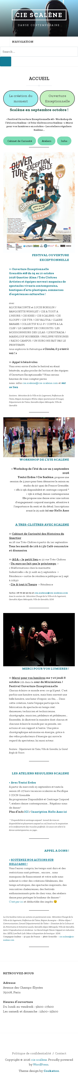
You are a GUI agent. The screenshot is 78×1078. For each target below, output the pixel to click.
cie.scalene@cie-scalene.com (40, 383)
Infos (64, 141)
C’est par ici (16, 901)
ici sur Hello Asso (57, 510)
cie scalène (39, 15)
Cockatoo (51, 1071)
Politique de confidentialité (31, 1053)
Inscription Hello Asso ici (49, 812)
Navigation (22, 42)
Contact (60, 1053)
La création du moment (20, 98)
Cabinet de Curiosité (19, 141)
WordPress (40, 1064)
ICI (26, 812)
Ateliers (46, 141)
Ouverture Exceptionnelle (57, 98)
